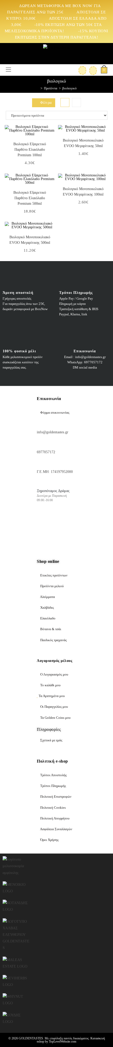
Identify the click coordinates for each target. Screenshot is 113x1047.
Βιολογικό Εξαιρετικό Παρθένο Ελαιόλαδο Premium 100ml (29, 149)
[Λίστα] (76, 102)
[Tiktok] (43, 534)
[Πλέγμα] (64, 102)
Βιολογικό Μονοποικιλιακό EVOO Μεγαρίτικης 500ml (29, 240)
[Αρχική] (37, 88)
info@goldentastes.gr (52, 432)
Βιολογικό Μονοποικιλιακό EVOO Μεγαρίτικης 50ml (83, 143)
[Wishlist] (91, 70)
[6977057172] (40, 444)
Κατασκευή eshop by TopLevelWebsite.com (71, 1040)
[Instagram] (58, 519)
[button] (52, 134)
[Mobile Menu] (8, 70)
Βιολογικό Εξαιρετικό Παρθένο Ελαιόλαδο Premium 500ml (29, 198)
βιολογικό (69, 88)
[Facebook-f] (43, 519)
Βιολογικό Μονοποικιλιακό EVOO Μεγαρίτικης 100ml (83, 191)
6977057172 (46, 452)
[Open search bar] (15, 69)
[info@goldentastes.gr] (40, 424)
